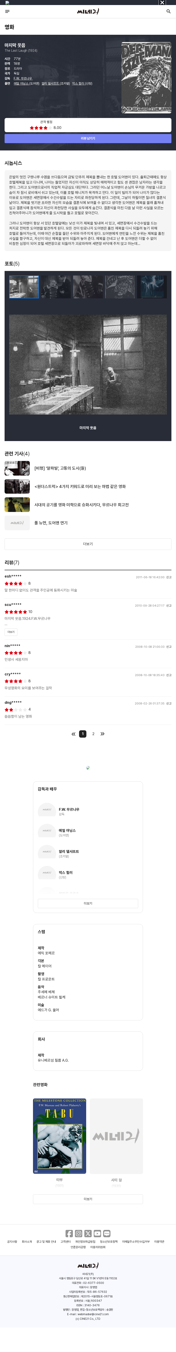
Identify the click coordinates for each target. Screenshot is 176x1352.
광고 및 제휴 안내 (46, 1241)
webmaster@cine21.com (93, 1314)
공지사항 (12, 1241)
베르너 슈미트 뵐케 (51, 997)
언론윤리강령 (78, 1247)
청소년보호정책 (109, 1241)
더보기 (88, 544)
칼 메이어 (45, 966)
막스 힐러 (78, 83)
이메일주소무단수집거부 (136, 1241)
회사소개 (27, 1241)
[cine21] (88, 11)
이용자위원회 (97, 1247)
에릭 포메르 (46, 953)
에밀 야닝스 (21, 83)
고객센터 (65, 1241)
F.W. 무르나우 (23, 78)
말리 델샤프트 (51, 83)
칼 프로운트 (46, 979)
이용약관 (159, 1241)
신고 (168, 577)
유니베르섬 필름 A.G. (53, 1060)
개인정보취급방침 (85, 1241)
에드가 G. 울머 (48, 1010)
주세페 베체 (46, 992)
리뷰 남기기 (88, 138)
